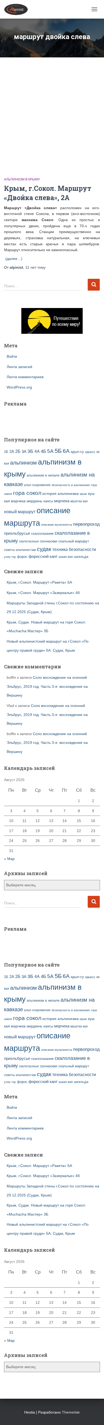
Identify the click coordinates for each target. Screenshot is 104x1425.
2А (11, 451)
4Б (43, 451)
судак (44, 549)
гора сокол (27, 493)
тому (35, 267)
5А (50, 451)
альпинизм (23, 463)
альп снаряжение (37, 485)
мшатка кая (79, 501)
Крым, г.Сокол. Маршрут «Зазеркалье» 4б (43, 593)
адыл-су (77, 452)
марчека (18, 501)
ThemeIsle (71, 1412)
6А (66, 451)
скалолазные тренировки (38, 541)
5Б (58, 451)
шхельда (81, 557)
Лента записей (19, 367)
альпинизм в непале (43, 475)
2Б (18, 451)
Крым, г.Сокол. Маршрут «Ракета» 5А (39, 582)
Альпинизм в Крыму (22, 179)
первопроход (86, 524)
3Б (30, 451)
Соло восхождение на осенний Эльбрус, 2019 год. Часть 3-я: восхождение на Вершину (47, 686)
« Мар (9, 859)
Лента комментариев (25, 377)
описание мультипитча (56, 524)
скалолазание (42, 534)
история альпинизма (60, 493)
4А (37, 451)
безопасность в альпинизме (71, 485)
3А (24, 451)
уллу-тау (10, 556)
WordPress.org (19, 387)
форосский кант (43, 556)
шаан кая (66, 557)
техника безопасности (74, 549)
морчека (61, 501)
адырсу (90, 451)
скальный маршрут (73, 541)
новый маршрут (19, 511)
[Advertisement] (52, 112)
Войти (12, 356)
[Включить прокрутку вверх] (93, 1414)
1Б (6, 452)
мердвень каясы (40, 501)
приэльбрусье (17, 533)
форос (22, 557)
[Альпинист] (18, 9)
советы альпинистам (20, 550)
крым (83, 493)
